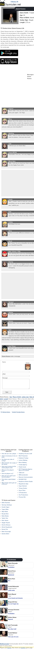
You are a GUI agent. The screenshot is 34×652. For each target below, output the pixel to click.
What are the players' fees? (8, 470)
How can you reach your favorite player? (9, 476)
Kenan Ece (5, 529)
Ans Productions (23, 495)
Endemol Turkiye (23, 458)
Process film (22, 497)
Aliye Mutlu (5, 511)
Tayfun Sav (5, 518)
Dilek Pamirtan (6, 502)
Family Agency (23, 464)
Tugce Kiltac (5, 509)
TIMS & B (21, 472)
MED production (23, 475)
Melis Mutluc (5, 516)
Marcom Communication (26, 477)
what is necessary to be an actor (9, 456)
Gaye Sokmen (23, 486)
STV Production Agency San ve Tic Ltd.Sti (25, 469)
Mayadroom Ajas (23, 483)
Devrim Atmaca (6, 525)
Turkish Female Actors (18, 412)
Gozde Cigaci (5, 507)
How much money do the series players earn (9, 467)
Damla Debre (5, 533)
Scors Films (22, 490)
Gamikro (23, 647)
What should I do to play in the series (9, 463)
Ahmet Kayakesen (7, 527)
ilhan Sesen (5, 520)
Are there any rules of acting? (8, 460)
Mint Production (23, 456)
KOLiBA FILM (22, 479)
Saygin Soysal (6, 522)
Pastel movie (22, 467)
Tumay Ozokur (23, 488)
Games (9, 647)
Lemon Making (23, 460)
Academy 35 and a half (25, 453)
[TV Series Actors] (1, 25)
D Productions (23, 492)
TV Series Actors (5, 412)
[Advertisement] (17, 89)
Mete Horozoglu (6, 531)
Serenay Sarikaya (7, 505)
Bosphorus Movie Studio (26, 481)
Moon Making (22, 462)
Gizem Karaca (20, 9)
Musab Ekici (5, 513)
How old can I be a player (9, 453)
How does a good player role (9, 479)
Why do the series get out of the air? (9, 483)
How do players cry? (7, 473)
